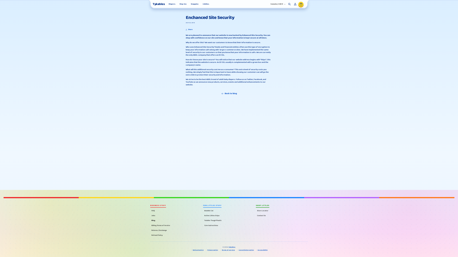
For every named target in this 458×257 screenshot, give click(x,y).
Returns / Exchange (159, 230)
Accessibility (263, 250)
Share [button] (190, 29)
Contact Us (261, 215)
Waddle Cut (208, 210)
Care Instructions (211, 225)
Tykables (232, 247)
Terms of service (228, 250)
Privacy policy (212, 250)
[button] (172, 4)
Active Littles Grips (211, 215)
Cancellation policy (246, 250)
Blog (153, 220)
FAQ (153, 210)
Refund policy (198, 250)
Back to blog (231, 93)
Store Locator (262, 210)
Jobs (153, 215)
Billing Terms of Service (160, 225)
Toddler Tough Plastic (213, 220)
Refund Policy (157, 235)
